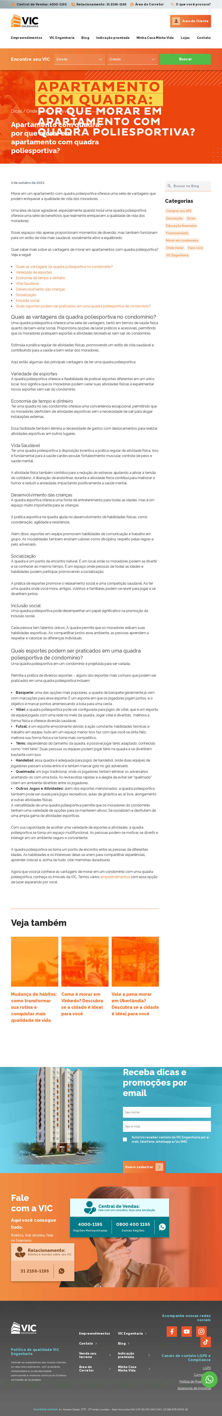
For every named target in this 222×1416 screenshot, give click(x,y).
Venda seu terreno (87, 1355)
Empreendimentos (26, 38)
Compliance (202, 1374)
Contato (204, 38)
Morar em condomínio (182, 240)
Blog (85, 38)
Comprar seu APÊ (178, 211)
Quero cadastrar (139, 1167)
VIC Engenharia (62, 38)
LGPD (207, 1368)
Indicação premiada (113, 38)
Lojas (185, 38)
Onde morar (175, 248)
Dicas (191, 218)
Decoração (174, 218)
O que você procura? (193, 4)
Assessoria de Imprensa (194, 1388)
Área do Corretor (149, 4)
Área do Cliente (195, 21)
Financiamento (177, 233)
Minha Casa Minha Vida (155, 38)
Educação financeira (181, 225)
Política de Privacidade (195, 1381)
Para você (195, 248)
